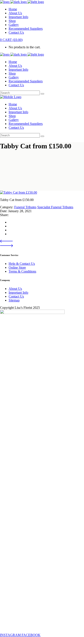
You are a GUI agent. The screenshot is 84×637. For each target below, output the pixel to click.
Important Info (18, 292)
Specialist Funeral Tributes (55, 207)
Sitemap (14, 300)
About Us (15, 288)
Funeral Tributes (25, 207)
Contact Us (16, 296)
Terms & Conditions (22, 271)
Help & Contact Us (22, 263)
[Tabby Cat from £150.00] (18, 192)
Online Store (17, 267)
